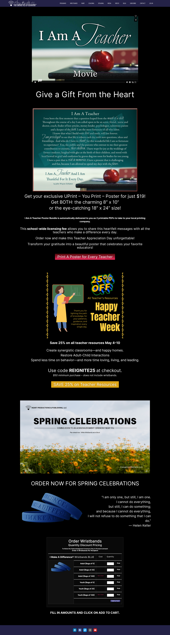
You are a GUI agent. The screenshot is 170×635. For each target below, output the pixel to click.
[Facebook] (80, 630)
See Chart (101, 575)
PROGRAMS (63, 3)
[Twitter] (85, 630)
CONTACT (143, 3)
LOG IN (151, 3)
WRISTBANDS (74, 3)
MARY (83, 3)
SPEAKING (101, 3)
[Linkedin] (75, 630)
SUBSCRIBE (133, 3)
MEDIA (109, 3)
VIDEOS (117, 3)
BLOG (124, 3)
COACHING (91, 3)
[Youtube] (95, 630)
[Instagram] (90, 630)
